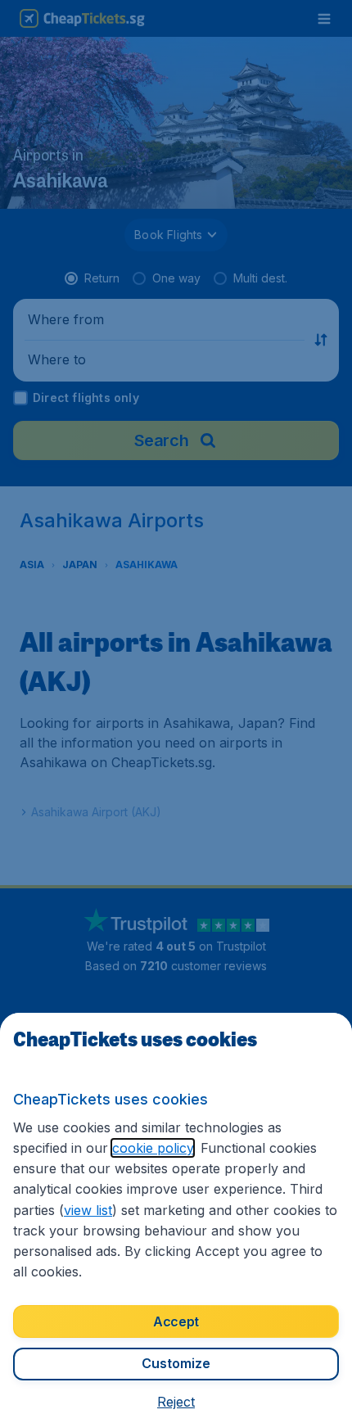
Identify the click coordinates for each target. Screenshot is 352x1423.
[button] (176, 1402)
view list (88, 1210)
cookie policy (152, 1148)
